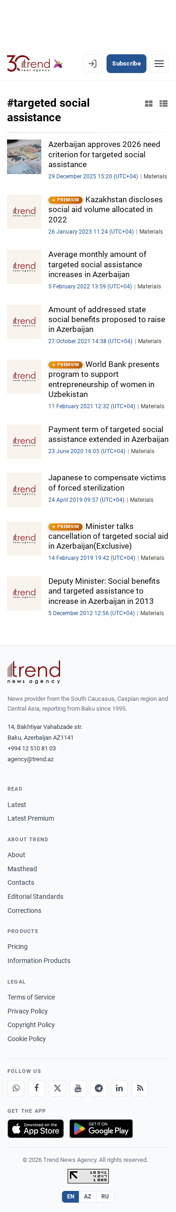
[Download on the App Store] (36, 1128)
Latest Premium (31, 818)
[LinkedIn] (119, 1088)
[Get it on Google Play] (101, 1128)
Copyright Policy (31, 1024)
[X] (57, 1088)
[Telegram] (98, 1088)
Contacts (21, 882)
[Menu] (159, 63)
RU (105, 1196)
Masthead (22, 869)
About (16, 855)
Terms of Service (31, 997)
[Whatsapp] (16, 1088)
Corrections (24, 910)
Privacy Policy (28, 1011)
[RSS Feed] (139, 1088)
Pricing (18, 946)
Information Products (39, 960)
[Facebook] (36, 1088)
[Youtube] (77, 1088)
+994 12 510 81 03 (32, 748)
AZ (88, 1196)
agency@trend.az (31, 759)
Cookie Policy (27, 1039)
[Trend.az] (35, 63)
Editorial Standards (35, 896)
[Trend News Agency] (34, 672)
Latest (17, 804)
